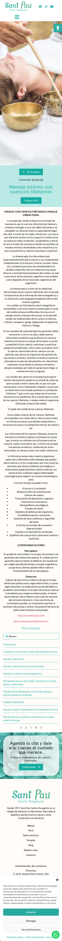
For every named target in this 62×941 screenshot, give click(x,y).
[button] (58, 28)
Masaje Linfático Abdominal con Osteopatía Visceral (30, 709)
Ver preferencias (31, 929)
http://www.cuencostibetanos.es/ (31, 621)
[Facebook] (40, 6)
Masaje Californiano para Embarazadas (23, 666)
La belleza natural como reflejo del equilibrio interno (30, 651)
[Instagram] (46, 6)
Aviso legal (50, 937)
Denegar (31, 920)
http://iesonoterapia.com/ (31, 615)
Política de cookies (15, 937)
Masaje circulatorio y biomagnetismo (22, 673)
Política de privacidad (34, 937)
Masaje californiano (13, 659)
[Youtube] (52, 6)
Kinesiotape (9, 644)
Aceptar (31, 912)
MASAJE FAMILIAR (13, 702)
